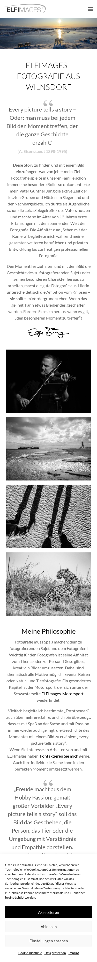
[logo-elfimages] (25, 9)
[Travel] (48, 516)
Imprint (74, 953)
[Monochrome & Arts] (48, 448)
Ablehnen (49, 926)
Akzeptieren (48, 912)
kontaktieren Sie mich (59, 755)
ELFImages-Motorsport (62, 693)
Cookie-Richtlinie (30, 953)
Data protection (55, 953)
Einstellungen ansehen (48, 940)
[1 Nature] (48, 33)
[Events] (48, 381)
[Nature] (48, 584)
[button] (90, 9)
